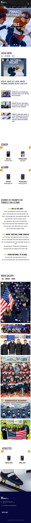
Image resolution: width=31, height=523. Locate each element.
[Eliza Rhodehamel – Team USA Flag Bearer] (15, 302)
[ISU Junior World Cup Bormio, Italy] (15, 408)
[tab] (2, 56)
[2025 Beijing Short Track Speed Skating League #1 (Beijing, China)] (15, 329)
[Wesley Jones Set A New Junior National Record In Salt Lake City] (15, 67)
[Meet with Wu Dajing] (15, 376)
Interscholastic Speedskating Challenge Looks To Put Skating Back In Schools (20, 93)
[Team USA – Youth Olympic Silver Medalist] (15, 430)
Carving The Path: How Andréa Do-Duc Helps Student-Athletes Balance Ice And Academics (20, 105)
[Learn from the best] (15, 345)
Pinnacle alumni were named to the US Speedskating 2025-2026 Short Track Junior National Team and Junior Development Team (20, 118)
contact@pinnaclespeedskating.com (10, 505)
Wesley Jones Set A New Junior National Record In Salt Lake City (14, 82)
